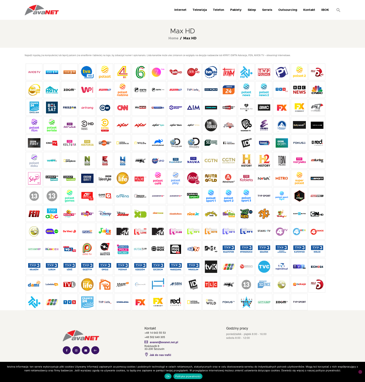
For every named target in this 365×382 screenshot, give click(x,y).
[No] (360, 372)
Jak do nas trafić (160, 355)
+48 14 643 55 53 (155, 332)
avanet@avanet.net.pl (164, 342)
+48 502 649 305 (154, 337)
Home (173, 38)
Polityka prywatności (188, 376)
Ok (168, 376)
